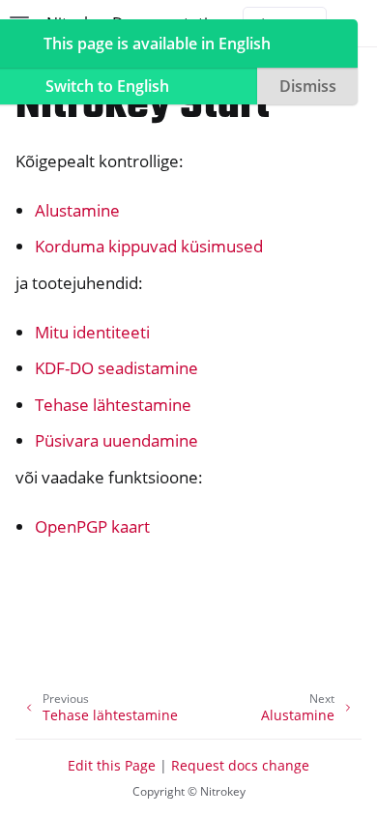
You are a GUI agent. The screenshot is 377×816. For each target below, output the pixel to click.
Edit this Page (112, 765)
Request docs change (240, 765)
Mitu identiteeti (92, 332)
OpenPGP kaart (92, 526)
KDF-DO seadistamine (116, 368)
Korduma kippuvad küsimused (149, 246)
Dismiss (307, 86)
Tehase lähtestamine (113, 404)
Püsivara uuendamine (116, 440)
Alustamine (77, 210)
